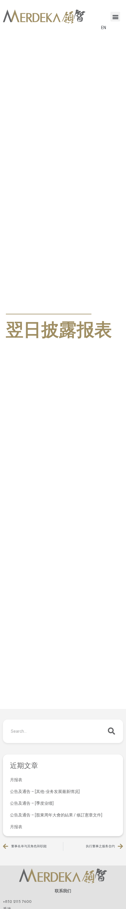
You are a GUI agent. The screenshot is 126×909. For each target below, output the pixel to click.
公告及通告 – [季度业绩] (32, 803)
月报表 (16, 779)
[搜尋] (111, 731)
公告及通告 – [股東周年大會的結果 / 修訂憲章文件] (56, 815)
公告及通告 (19, 307)
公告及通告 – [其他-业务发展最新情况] (45, 791)
